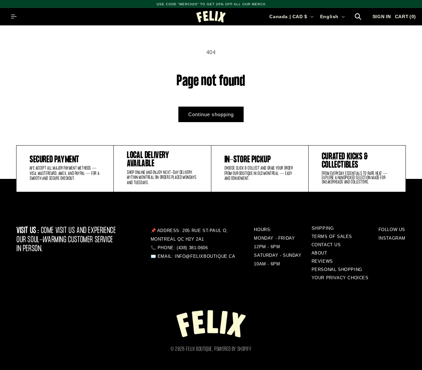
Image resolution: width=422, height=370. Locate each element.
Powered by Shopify (233, 349)
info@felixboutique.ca (205, 256)
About (319, 253)
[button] (14, 16)
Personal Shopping (337, 269)
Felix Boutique (199, 349)
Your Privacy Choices (340, 277)
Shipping (323, 228)
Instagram (392, 238)
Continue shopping (211, 114)
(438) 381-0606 (192, 247)
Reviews (322, 261)
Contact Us (326, 244)
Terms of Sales (332, 236)
